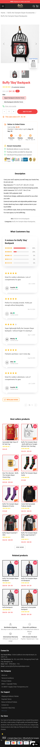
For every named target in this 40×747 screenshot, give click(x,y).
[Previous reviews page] (26, 405)
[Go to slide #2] (25, 74)
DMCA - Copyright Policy (9, 684)
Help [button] (36, 744)
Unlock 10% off (4, 738)
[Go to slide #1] (15, 74)
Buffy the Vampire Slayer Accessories (21, 13)
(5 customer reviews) (18, 87)
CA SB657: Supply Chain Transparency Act (14, 687)
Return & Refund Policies (9, 702)
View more (20, 547)
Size (3, 94)
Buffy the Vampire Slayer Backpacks (14, 16)
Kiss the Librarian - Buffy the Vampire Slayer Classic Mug (10, 475)
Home (3, 13)
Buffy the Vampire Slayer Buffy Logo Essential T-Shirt (29, 535)
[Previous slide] (4, 44)
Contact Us (5, 705)
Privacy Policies (6, 681)
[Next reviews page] (36, 405)
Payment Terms (6, 699)
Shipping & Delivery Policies (10, 696)
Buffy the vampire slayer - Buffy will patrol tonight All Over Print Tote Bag (29, 444)
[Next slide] (36, 44)
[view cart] (37, 6)
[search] (34, 6)
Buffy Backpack (7, 607)
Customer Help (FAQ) (8, 708)
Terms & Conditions (7, 678)
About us (4, 675)
